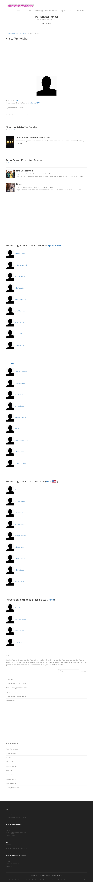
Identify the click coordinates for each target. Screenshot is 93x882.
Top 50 (28, 11)
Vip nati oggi (46, 23)
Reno (51, 599)
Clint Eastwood (20, 429)
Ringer (19, 184)
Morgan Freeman (21, 417)
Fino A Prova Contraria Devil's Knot (33, 137)
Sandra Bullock (20, 345)
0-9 (9, 879)
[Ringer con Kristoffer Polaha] (10, 187)
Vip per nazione (66, 11)
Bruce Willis (19, 395)
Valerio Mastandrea (21, 440)
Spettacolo (22, 33)
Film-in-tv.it (11, 130)
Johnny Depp (19, 452)
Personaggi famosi (12, 33)
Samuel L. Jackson (21, 372)
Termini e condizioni (13, 864)
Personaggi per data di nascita (46, 11)
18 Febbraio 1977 (33, 103)
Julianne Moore (20, 254)
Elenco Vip (80, 11)
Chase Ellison (19, 631)
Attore (10, 363)
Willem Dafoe (19, 406)
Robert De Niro (20, 383)
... (84, 141)
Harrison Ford (19, 581)
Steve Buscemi (11, 783)
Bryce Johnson (20, 642)
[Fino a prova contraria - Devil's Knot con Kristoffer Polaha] (10, 142)
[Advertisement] (46, 58)
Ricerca (83, 671)
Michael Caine (10, 775)
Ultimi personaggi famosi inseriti (16, 688)
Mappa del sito (11, 866)
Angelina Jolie (19, 322)
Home (19, 11)
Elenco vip (9, 679)
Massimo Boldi (20, 277)
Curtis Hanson (19, 608)
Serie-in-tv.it (12, 163)
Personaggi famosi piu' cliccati (16, 683)
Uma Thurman (20, 311)
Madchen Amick (20, 619)
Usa (48, 481)
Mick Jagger (9, 770)
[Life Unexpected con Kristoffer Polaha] (10, 174)
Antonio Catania (20, 463)
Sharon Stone (19, 334)
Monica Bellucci (20, 299)
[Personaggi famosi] (21, 3)
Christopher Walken (12, 788)
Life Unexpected (24, 170)
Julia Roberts (19, 288)
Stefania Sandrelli (21, 265)
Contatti (8, 861)
